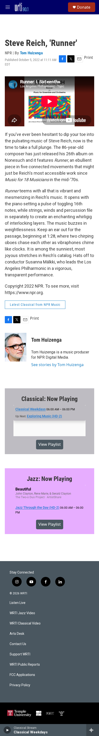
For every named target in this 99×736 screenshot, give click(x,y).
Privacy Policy (20, 685)
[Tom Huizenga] (15, 347)
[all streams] (92, 730)
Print (88, 57)
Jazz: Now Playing (49, 478)
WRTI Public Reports (25, 664)
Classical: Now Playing (49, 398)
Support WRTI (20, 654)
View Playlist (49, 444)
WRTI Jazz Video (22, 613)
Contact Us (18, 644)
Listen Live (17, 603)
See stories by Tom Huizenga (57, 364)
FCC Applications (22, 675)
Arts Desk (17, 634)
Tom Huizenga (31, 52)
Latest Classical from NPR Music (35, 305)
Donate (83, 7)
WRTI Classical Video (25, 623)
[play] (7, 730)
